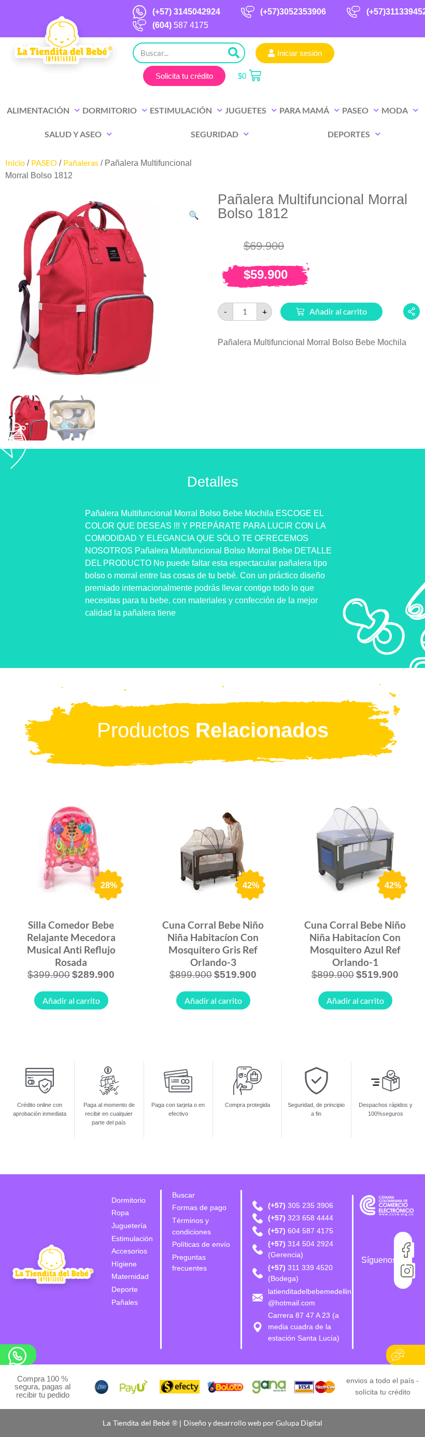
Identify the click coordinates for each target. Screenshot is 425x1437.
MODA (394, 110)
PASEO (355, 110)
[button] (194, 215)
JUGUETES (245, 110)
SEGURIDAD (214, 134)
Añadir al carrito (338, 311)
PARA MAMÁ (304, 110)
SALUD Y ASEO (73, 134)
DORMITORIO (109, 110)
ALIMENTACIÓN (38, 110)
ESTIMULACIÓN (181, 110)
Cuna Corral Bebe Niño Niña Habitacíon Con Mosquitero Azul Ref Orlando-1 (355, 943)
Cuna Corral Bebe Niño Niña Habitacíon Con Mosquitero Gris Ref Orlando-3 (213, 943)
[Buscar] (233, 53)
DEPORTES (349, 134)
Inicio (15, 162)
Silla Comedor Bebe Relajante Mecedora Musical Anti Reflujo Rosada (71, 943)
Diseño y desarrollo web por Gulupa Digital (252, 1422)
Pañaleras (80, 162)
